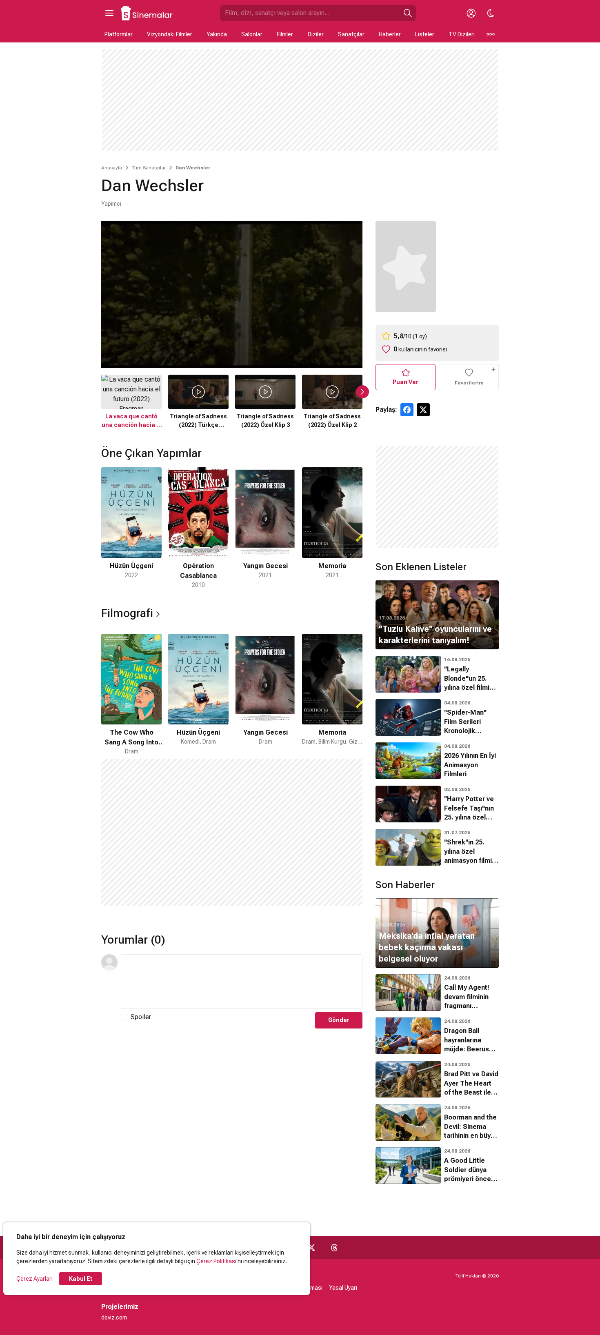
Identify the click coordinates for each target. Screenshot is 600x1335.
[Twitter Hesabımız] (311, 1247)
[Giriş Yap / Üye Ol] (471, 13)
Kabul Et (80, 1278)
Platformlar (118, 34)
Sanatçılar (351, 34)
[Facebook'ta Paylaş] (406, 409)
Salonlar (251, 34)
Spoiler (141, 1017)
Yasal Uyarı (343, 1287)
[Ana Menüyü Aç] (109, 13)
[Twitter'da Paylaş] (423, 409)
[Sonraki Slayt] (362, 391)
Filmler (285, 34)
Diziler (316, 34)
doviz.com (114, 1317)
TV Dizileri (462, 34)
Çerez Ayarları (34, 1278)
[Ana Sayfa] (147, 13)
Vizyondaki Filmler (169, 34)
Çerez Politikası (216, 1261)
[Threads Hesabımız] (334, 1247)
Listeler (424, 34)
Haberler (390, 34)
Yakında (217, 34)
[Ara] (408, 13)
